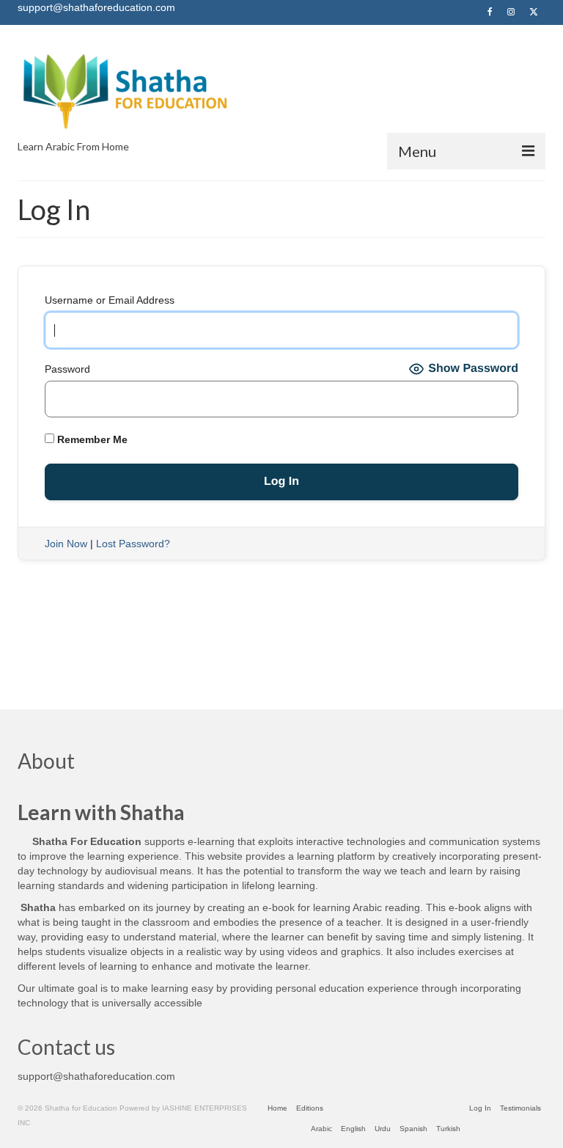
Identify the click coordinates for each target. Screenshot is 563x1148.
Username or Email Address (109, 300)
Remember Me (91, 439)
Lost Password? (133, 543)
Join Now (66, 543)
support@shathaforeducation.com (96, 1076)
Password (67, 369)
